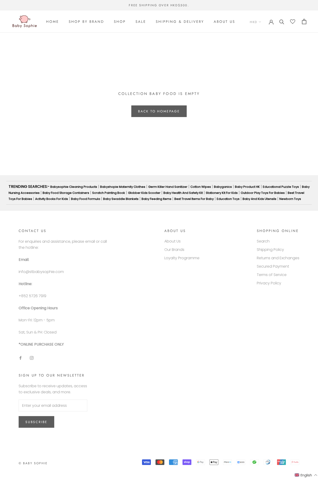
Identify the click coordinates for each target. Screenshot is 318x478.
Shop (120, 21)
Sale (140, 21)
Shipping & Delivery (180, 21)
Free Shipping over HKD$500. (159, 5)
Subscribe (36, 422)
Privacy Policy (269, 283)
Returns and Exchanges (278, 258)
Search (263, 241)
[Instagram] (32, 358)
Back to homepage (159, 111)
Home (52, 21)
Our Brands (174, 249)
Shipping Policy (270, 249)
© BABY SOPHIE (33, 463)
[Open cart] (304, 21)
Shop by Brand (86, 21)
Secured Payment (273, 266)
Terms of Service (272, 274)
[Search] (281, 21)
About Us (224, 21)
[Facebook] (20, 358)
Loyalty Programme (182, 258)
